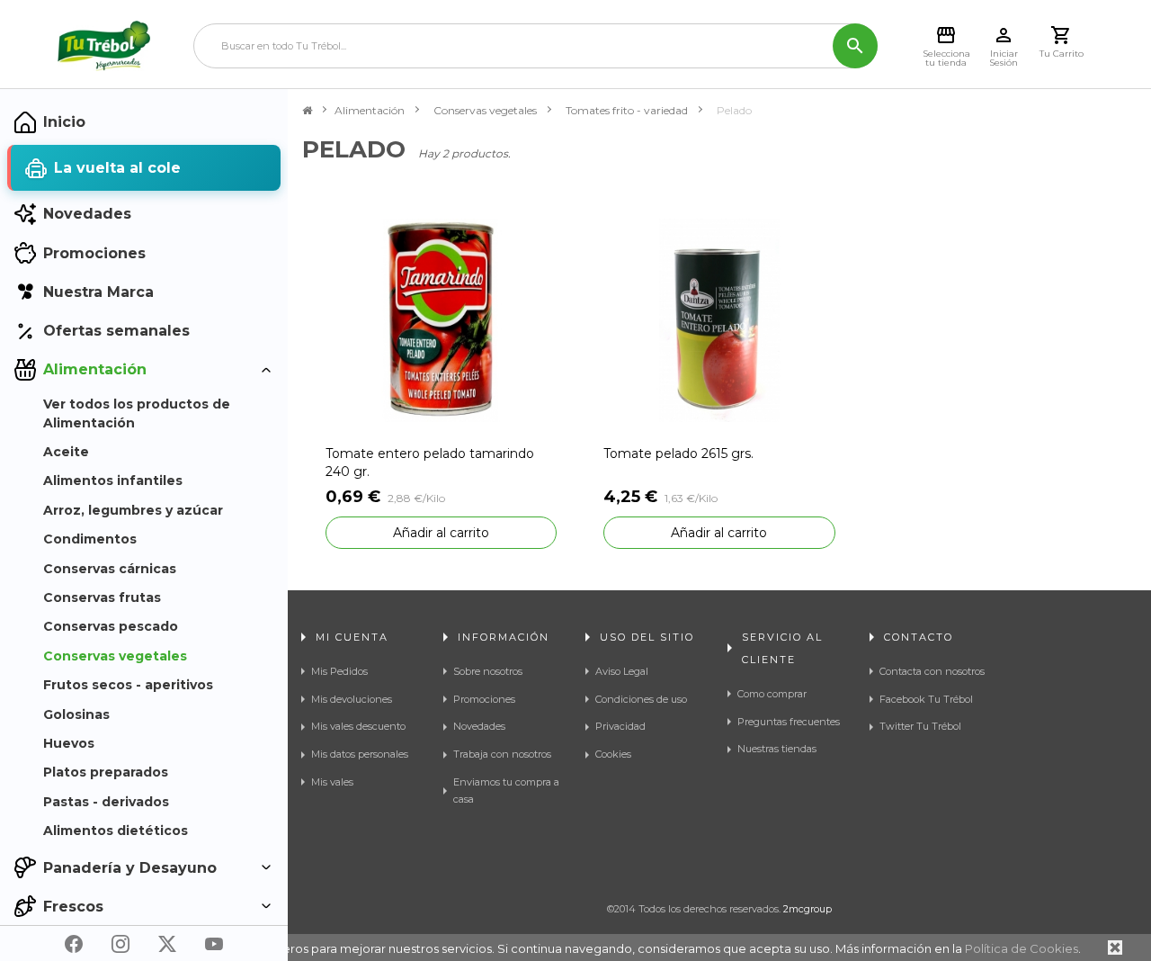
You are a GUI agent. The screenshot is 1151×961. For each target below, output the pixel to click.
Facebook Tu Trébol (926, 699)
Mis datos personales (359, 754)
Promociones (484, 699)
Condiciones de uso (641, 699)
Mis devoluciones (351, 699)
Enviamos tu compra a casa (506, 790)
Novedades (479, 726)
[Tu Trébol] (104, 46)
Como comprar (772, 693)
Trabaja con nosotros (502, 754)
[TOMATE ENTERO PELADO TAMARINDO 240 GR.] (441, 319)
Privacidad (620, 726)
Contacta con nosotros (932, 671)
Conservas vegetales (485, 110)
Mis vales (332, 782)
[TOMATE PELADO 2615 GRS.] (719, 319)
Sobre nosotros (487, 671)
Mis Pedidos (339, 671)
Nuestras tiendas (776, 748)
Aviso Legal (621, 671)
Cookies (613, 754)
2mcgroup (807, 909)
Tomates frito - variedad (627, 110)
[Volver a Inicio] (307, 111)
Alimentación (370, 110)
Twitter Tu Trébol (920, 726)
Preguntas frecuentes (788, 721)
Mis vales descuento (358, 726)
